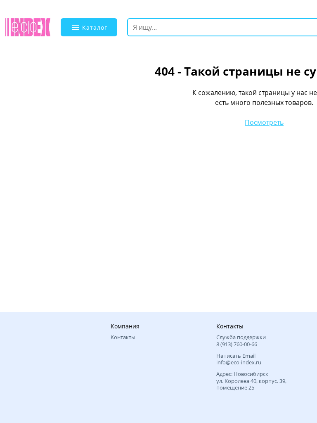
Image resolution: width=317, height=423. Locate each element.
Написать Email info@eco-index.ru (238, 359)
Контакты (123, 337)
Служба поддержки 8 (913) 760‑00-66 (241, 340)
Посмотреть (264, 122)
